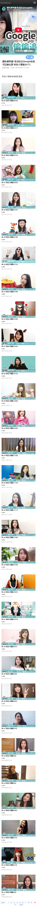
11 (15, 904)
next (21, 904)
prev (3, 902)
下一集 (30, 57)
